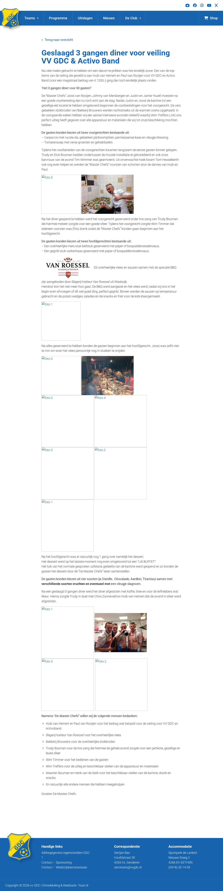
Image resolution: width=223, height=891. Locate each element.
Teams (29, 18)
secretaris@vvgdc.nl (128, 867)
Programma (58, 18)
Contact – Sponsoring (56, 862)
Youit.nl (83, 885)
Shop (214, 18)
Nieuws (109, 18)
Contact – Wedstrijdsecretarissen (64, 867)
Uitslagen (85, 18)
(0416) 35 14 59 (179, 867)
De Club (131, 18)
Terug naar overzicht (59, 40)
